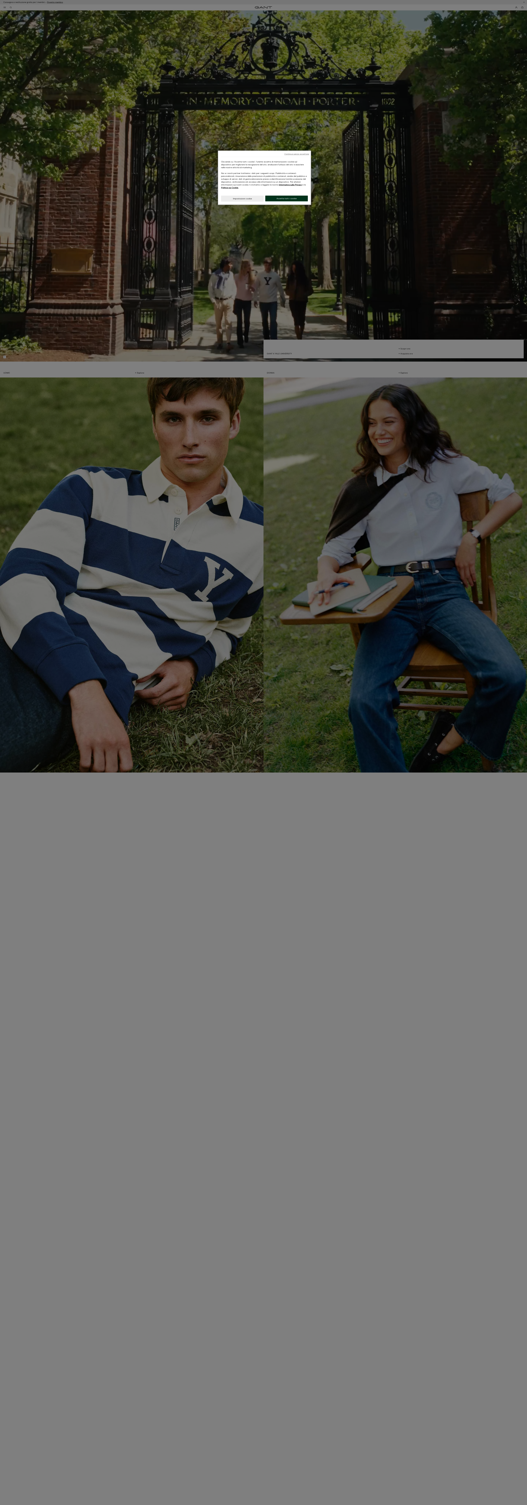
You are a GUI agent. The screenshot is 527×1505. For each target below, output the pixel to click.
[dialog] (264, 177)
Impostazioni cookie (242, 198)
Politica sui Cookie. (230, 187)
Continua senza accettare (296, 154)
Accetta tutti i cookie (287, 198)
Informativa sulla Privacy (290, 185)
